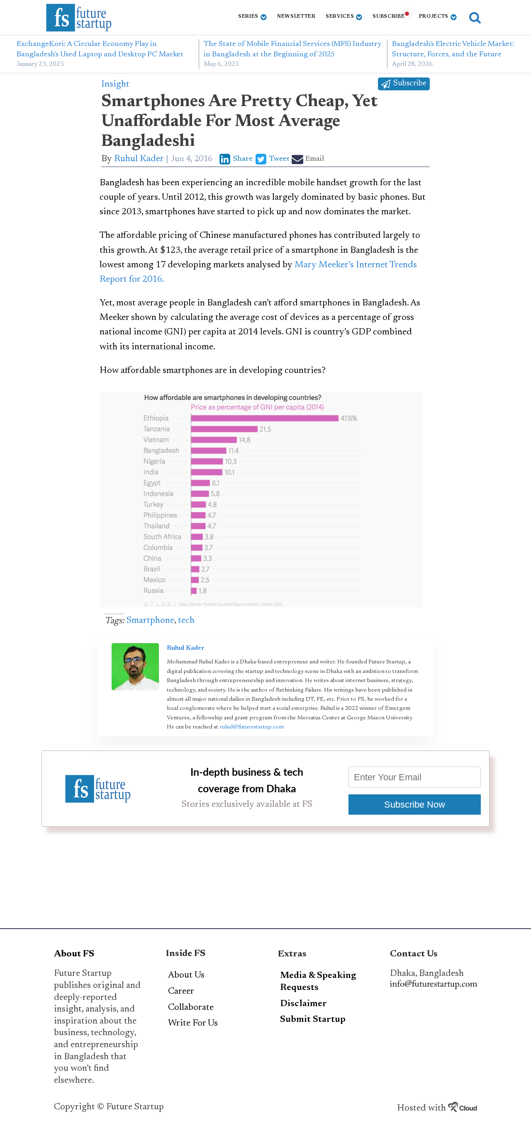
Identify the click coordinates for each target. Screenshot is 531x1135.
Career (181, 991)
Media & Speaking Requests (318, 981)
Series (248, 16)
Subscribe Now (414, 804)
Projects (434, 16)
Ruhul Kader (139, 159)
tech (186, 620)
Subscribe (388, 16)
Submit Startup (313, 1019)
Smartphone (150, 620)
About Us (186, 975)
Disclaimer (303, 1004)
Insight (115, 84)
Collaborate (191, 1007)
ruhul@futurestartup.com (251, 727)
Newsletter (296, 16)
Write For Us (193, 1023)
